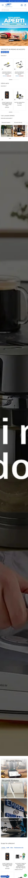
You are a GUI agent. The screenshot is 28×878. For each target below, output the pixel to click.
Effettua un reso (5, 876)
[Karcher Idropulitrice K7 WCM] (19, 95)
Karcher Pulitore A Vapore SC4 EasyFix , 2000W (7, 73)
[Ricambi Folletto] (7, 129)
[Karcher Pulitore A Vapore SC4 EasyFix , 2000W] (7, 65)
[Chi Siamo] (14, 808)
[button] (25, 5)
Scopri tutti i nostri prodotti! (6, 118)
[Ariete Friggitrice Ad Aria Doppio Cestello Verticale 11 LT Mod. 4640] (7, 95)
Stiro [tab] (11, 847)
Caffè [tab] (7, 847)
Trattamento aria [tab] (18, 847)
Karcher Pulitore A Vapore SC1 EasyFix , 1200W (19, 73)
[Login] (22, 5)
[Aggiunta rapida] (2, 69)
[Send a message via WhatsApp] (25, 875)
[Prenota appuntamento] (14, 827)
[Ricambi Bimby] (19, 129)
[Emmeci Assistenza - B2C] (8, 5)
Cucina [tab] (3, 847)
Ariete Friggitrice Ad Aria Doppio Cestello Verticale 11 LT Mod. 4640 (7, 104)
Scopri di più (3, 55)
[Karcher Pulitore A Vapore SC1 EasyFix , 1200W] (19, 65)
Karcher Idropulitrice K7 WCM (19, 103)
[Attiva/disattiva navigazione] (2, 5)
